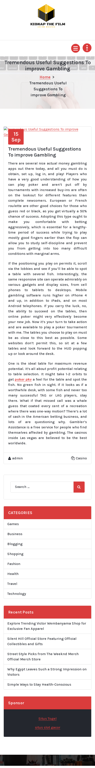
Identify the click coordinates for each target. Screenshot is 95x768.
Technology (16, 594)
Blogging (15, 544)
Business (14, 534)
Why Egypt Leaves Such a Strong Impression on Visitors (47, 672)
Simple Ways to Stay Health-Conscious (39, 684)
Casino (81, 458)
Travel (12, 584)
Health (13, 574)
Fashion (13, 564)
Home (45, 77)
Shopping (15, 554)
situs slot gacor (47, 727)
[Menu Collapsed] (75, 48)
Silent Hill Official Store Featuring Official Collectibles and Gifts (41, 641)
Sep (16, 137)
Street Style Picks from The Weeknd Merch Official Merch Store (43, 656)
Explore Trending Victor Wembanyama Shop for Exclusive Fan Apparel (46, 626)
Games (13, 524)
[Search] (79, 487)
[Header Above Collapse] (87, 47)
